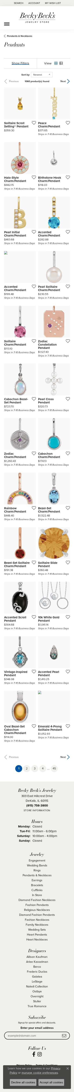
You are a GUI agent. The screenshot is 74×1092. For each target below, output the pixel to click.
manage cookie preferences (40, 1072)
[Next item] (65, 103)
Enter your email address (37, 1028)
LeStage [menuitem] (37, 981)
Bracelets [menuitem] (37, 885)
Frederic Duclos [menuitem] (37, 971)
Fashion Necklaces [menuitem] (37, 919)
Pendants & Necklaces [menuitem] (37, 875)
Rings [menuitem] (37, 870)
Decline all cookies (23, 1082)
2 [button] (27, 768)
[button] (18, 3)
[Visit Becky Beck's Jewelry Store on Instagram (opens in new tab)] (39, 1054)
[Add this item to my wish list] (32, 122)
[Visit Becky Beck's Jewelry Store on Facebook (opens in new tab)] (33, 1054)
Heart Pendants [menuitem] (37, 934)
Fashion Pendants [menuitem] (37, 905)
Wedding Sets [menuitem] (37, 929)
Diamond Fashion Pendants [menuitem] (37, 915)
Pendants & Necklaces (19, 36)
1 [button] (20, 768)
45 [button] (54, 768)
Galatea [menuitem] (37, 976)
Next (63, 81)
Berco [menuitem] (37, 966)
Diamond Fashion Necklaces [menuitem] (37, 900)
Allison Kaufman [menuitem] (37, 956)
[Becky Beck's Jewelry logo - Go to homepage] (37, 18)
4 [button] (43, 768)
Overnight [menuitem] (37, 996)
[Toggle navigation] (7, 22)
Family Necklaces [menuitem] (37, 924)
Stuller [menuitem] (37, 1001)
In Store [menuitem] (37, 895)
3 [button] (35, 768)
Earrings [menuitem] (37, 880)
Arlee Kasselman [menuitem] (37, 961)
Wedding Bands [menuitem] (37, 865)
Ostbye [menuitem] (37, 991)
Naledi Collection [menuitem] (37, 986)
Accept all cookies (51, 1082)
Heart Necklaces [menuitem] (37, 939)
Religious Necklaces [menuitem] (37, 910)
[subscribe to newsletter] (64, 1035)
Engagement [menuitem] (37, 860)
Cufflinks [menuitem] (37, 890)
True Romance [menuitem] (37, 1006)
